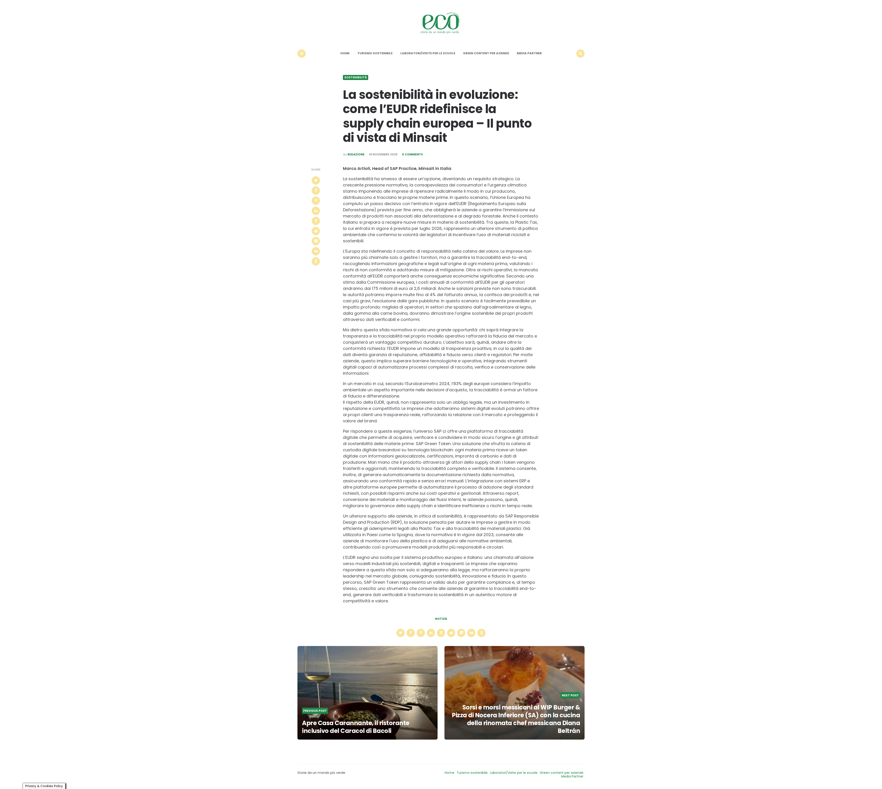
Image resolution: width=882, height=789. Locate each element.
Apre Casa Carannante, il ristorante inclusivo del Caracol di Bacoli (355, 727)
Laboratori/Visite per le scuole (427, 53)
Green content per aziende (486, 53)
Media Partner (529, 53)
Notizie (441, 618)
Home (345, 53)
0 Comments (412, 154)
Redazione (356, 154)
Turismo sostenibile (375, 53)
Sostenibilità (355, 77)
